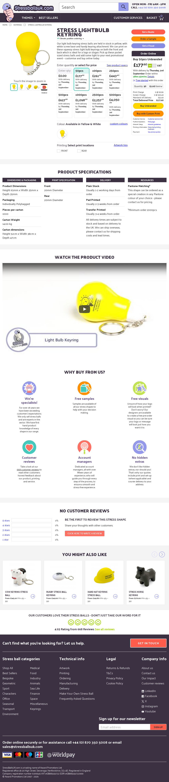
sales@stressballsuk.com (22, 746)
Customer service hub (155, 119)
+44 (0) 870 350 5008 (152, 7)
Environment (10, 713)
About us (147, 667)
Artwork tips (121, 145)
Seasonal (8, 703)
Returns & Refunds (118, 667)
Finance (35, 693)
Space (34, 698)
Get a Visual (148, 45)
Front (64, 150)
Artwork (64, 667)
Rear (84, 150)
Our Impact (149, 678)
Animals (35, 683)
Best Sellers (48, 17)
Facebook (151, 695)
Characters (9, 693)
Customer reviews (153, 683)
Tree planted (142, 80)
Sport (5, 688)
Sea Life (35, 688)
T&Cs (109, 673)
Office (6, 698)
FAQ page (151, 122)
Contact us (148, 673)
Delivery (64, 688)
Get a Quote (148, 32)
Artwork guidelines (154, 124)
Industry (35, 678)
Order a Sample (148, 39)
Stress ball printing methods (154, 128)
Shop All (7, 667)
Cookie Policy (114, 683)
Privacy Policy (114, 678)
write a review (85, 533)
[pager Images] (14, 87)
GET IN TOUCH (148, 643)
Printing (64, 673)
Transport (8, 708)
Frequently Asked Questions (77, 698)
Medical (35, 667)
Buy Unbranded (148, 106)
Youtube (150, 711)
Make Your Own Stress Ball (76, 693)
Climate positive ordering (70, 38)
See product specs (117, 65)
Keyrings (35, 708)
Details (151, 76)
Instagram (151, 706)
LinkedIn (150, 690)
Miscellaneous (39, 703)
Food (33, 673)
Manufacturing (68, 683)
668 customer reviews (28, 469)
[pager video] (44, 87)
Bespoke (7, 678)
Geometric (9, 683)
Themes (27, 17)
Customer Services (128, 17)
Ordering (65, 678)
